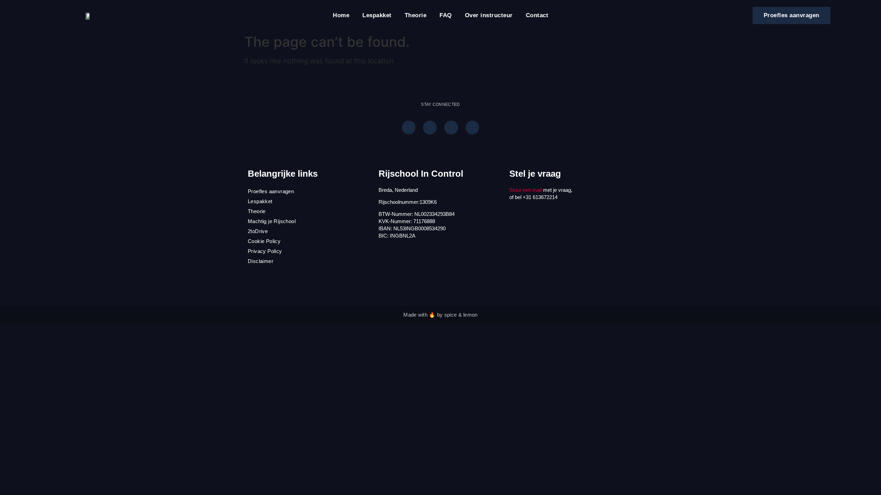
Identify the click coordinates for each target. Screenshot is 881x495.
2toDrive (258, 231)
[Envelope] (472, 127)
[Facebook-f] (451, 127)
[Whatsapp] (409, 127)
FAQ (445, 15)
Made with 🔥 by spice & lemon (440, 315)
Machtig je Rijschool (272, 221)
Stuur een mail (525, 190)
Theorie (416, 15)
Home (341, 15)
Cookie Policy (264, 241)
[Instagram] (430, 127)
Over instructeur (489, 15)
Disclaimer (260, 261)
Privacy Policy (265, 251)
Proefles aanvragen (271, 191)
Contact (537, 15)
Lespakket (377, 15)
